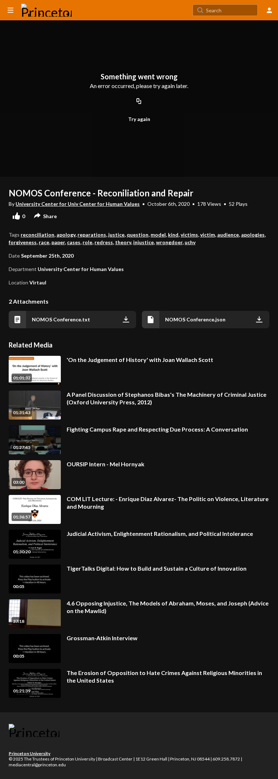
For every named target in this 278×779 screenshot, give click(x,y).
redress (103, 242)
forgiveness (23, 242)
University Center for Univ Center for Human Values (78, 204)
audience (228, 235)
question (137, 235)
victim (207, 235)
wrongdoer (169, 242)
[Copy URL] (139, 101)
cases (73, 242)
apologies (253, 235)
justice (116, 235)
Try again (139, 119)
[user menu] (269, 10)
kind (173, 235)
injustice (143, 242)
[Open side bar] (10, 10)
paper (58, 242)
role (87, 242)
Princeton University (29, 753)
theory (123, 242)
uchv (190, 242)
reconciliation (37, 235)
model (158, 235)
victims (189, 235)
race (44, 242)
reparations (91, 235)
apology (65, 235)
